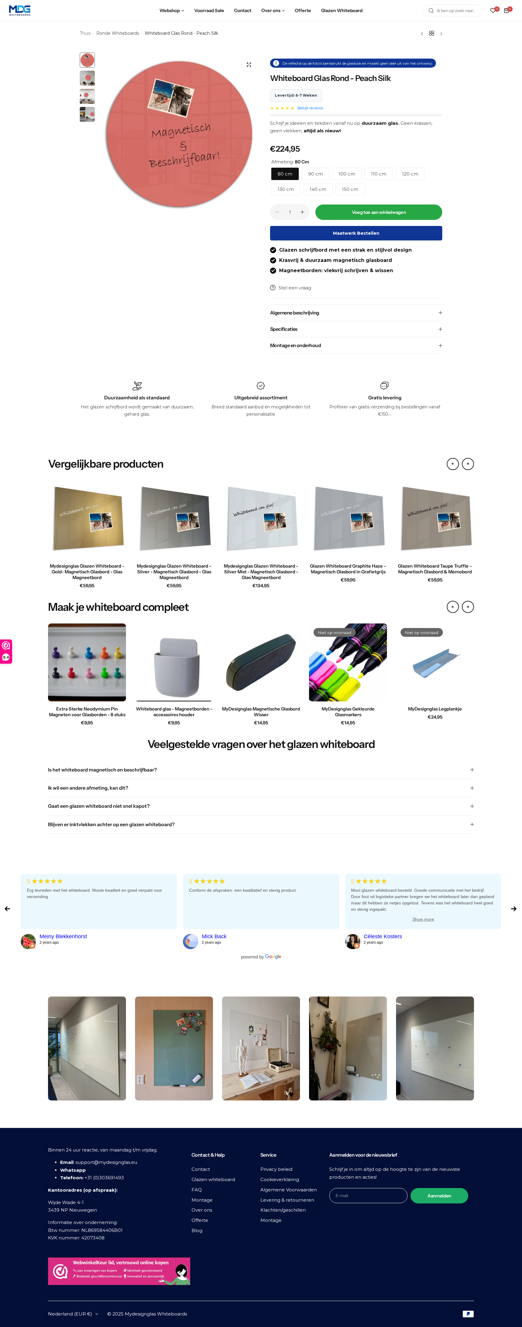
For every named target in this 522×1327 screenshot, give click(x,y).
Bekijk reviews (310, 108)
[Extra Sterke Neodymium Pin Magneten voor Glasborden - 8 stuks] (87, 662)
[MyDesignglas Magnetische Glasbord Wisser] (261, 662)
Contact (201, 1169)
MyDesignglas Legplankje (435, 709)
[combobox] (453, 11)
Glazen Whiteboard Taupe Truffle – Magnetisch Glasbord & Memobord (435, 569)
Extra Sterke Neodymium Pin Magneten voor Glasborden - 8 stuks (87, 711)
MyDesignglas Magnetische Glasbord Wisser (261, 711)
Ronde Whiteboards (117, 33)
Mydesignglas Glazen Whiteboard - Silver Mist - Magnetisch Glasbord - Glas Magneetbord (261, 571)
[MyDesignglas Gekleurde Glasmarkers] (348, 662)
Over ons (202, 1210)
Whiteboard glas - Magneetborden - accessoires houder (174, 711)
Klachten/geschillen (283, 1210)
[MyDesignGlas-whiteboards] (28, 941)
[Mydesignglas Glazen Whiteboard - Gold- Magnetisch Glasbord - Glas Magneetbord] (87, 520)
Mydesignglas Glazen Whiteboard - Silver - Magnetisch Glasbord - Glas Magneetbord (174, 571)
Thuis (85, 33)
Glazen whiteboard (213, 1179)
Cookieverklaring (279, 1179)
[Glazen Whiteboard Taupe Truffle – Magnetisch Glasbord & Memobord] (435, 520)
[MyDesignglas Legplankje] (435, 662)
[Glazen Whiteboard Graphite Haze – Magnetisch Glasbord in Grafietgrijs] (348, 520)
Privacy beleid (276, 1169)
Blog (197, 1230)
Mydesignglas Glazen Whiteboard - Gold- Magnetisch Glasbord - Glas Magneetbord (87, 571)
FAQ (197, 1190)
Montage (202, 1200)
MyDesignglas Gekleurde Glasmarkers (348, 711)
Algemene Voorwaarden (288, 1190)
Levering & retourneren (287, 1200)
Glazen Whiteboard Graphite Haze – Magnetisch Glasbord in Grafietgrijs (348, 569)
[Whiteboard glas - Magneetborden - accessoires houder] (174, 662)
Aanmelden (439, 1196)
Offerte (200, 1220)
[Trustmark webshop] (119, 1272)
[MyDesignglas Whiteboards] (19, 10)
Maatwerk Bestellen (356, 233)
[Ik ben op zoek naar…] (431, 11)
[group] (179, 134)
